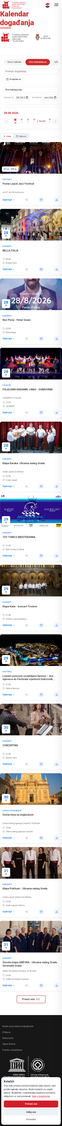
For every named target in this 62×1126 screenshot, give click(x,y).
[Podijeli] (26, 200)
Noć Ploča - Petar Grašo (17, 319)
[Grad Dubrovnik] (42, 38)
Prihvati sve (31, 1104)
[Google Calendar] (41, 200)
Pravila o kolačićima (12, 1050)
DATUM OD (9, 98)
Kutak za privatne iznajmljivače (17, 1026)
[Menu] (56, 4)
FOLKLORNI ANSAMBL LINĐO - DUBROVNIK (28, 389)
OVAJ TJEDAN (14, 62)
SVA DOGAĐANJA (37, 62)
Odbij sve (31, 1112)
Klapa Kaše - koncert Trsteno (20, 606)
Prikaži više (31, 999)
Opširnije (7, 199)
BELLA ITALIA (10, 250)
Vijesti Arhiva (8, 1044)
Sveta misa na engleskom (18, 814)
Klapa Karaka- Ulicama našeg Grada (24, 463)
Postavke (31, 1119)
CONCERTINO (10, 745)
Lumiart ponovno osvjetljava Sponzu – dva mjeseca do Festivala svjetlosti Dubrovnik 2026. (28, 679)
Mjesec (23, 136)
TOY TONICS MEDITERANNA (19, 537)
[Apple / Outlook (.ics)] (56, 200)
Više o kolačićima (41, 1096)
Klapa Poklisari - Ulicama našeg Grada (25, 888)
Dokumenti (7, 1038)
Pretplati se (15, 79)
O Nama (6, 1032)
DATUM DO (37, 98)
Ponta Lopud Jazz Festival (18, 183)
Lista (8, 136)
